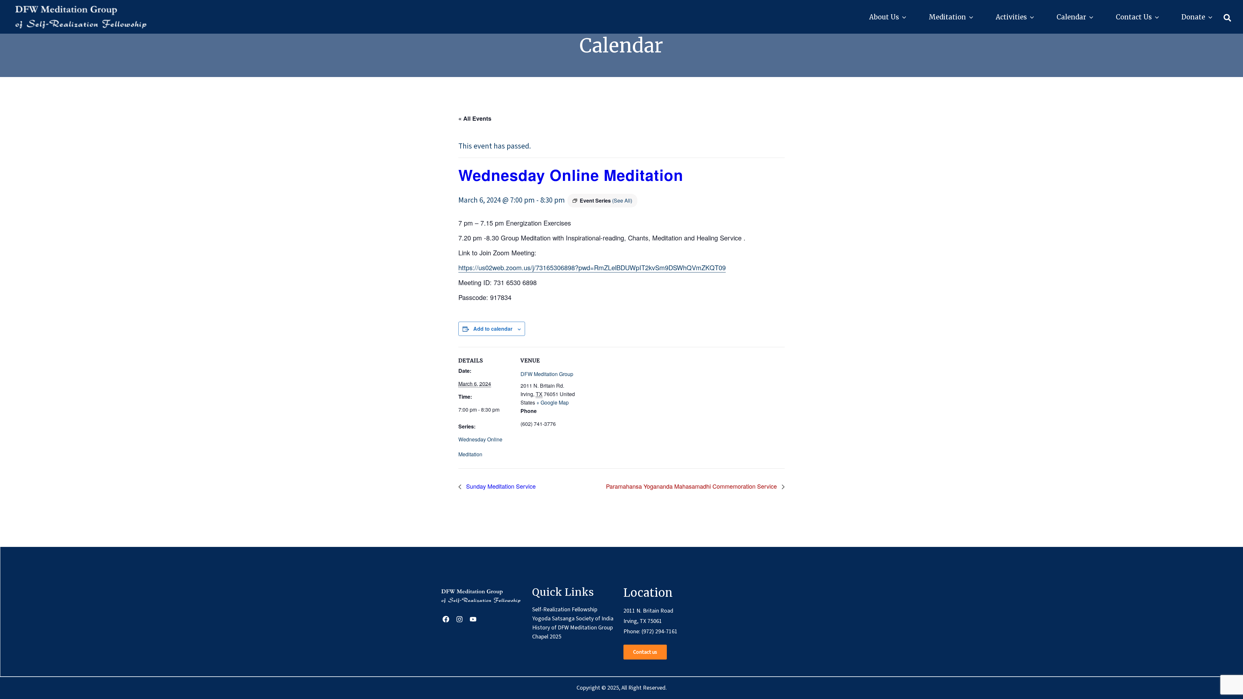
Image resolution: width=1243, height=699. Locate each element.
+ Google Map (552, 402)
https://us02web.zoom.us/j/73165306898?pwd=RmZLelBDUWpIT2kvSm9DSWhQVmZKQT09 (592, 267)
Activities (1011, 17)
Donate (1193, 17)
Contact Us (1134, 17)
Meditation (947, 17)
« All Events (474, 118)
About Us (884, 17)
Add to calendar (492, 328)
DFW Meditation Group (547, 374)
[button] (902, 17)
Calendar (1071, 17)
